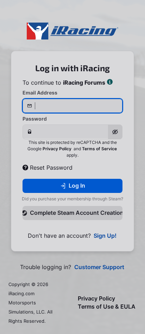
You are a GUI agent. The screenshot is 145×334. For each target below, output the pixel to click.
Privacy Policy (57, 148)
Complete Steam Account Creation (76, 212)
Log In (77, 185)
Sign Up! (105, 235)
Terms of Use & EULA (106, 306)
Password (35, 119)
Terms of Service (99, 148)
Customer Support (99, 267)
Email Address (40, 93)
